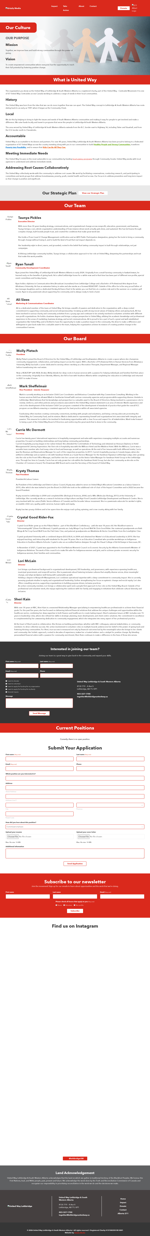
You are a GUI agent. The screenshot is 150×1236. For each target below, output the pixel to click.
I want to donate (13, 681)
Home (123, 1199)
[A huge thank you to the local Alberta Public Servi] (110, 944)
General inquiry (12, 692)
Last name (47, 661)
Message (9, 696)
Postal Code (10, 818)
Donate (123, 8)
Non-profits (80, 905)
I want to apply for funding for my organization (23, 686)
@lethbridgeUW (76, 1158)
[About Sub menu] (86, 6)
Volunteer (68, 905)
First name (13, 661)
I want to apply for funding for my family (21, 689)
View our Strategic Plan (93, 193)
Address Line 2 (11, 800)
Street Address (11, 792)
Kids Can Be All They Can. (54, 147)
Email (11, 671)
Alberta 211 (123, 1213)
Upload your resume (14, 832)
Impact (123, 1202)
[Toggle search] (141, 8)
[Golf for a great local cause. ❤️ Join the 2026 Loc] (63, 943)
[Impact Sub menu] (59, 6)
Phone (42, 671)
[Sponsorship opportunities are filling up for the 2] (133, 988)
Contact (93, 6)
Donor (59, 905)
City (7, 809)
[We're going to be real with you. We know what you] (17, 1042)
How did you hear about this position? (21, 822)
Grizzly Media (79, 1233)
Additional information (15, 846)
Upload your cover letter (86, 832)
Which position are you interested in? (21, 774)
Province (79, 809)
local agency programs (82, 159)
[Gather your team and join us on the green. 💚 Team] (40, 968)
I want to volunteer (14, 684)
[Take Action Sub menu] (75, 8)
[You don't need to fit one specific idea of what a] (87, 969)
